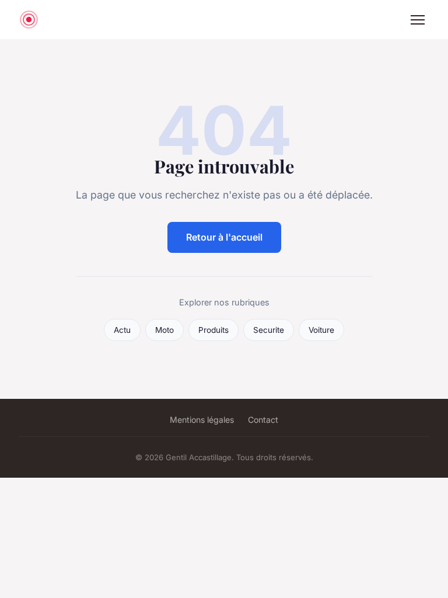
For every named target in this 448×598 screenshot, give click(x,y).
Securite (268, 330)
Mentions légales (202, 420)
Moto (164, 330)
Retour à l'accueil (224, 237)
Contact (263, 420)
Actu (122, 330)
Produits (213, 330)
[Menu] (417, 20)
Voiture (321, 330)
